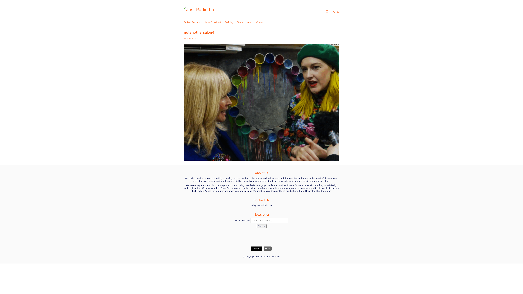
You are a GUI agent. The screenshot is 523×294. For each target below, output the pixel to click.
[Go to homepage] (218, 12)
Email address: (242, 220)
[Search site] (327, 12)
